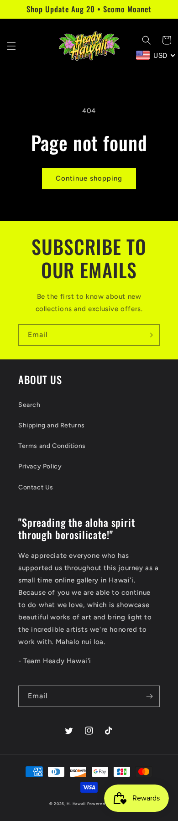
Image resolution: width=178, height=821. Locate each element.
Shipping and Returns (51, 425)
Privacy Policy (40, 466)
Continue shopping (89, 178)
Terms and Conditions (52, 446)
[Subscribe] (149, 335)
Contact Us (35, 487)
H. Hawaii (76, 803)
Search (29, 405)
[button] (11, 46)
